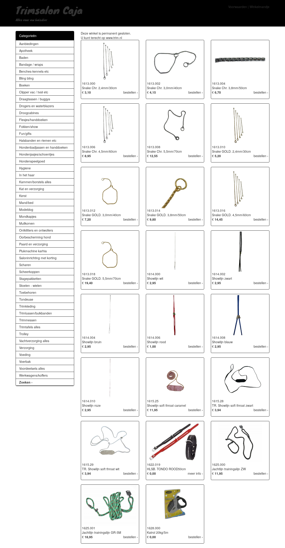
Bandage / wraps (31, 64)
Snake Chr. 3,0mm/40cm (164, 88)
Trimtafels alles (29, 327)
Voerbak (25, 361)
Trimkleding (27, 306)
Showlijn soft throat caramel (166, 405)
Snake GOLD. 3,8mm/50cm (166, 215)
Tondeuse (26, 299)
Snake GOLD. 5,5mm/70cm (101, 278)
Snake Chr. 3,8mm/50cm (229, 88)
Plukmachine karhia (33, 251)
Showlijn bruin (92, 342)
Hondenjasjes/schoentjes (36, 154)
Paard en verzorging (33, 244)
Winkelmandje (259, 6)
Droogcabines (29, 113)
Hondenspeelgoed (32, 161)
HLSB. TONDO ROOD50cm (166, 469)
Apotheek (26, 50)
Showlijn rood (156, 342)
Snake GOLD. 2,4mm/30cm (231, 151)
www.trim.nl (114, 37)
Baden (23, 57)
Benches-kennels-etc (34, 71)
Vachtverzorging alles (34, 341)
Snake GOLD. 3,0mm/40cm (101, 215)
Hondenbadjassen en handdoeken (43, 147)
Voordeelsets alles (32, 368)
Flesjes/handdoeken (33, 119)
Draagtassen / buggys (34, 99)
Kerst (22, 195)
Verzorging (26, 347)
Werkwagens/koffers (33, 375)
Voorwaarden (237, 6)
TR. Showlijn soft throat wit (100, 469)
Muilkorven (27, 223)
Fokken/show (28, 126)
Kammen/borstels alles (35, 182)
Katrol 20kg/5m (157, 532)
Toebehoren (27, 292)
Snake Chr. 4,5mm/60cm (99, 151)
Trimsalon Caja (49, 9)
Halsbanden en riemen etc (37, 140)
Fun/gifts (25, 133)
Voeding (25, 354)
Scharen (25, 265)
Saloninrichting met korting (38, 258)
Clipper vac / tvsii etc (33, 92)
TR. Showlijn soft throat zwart (232, 405)
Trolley (23, 334)
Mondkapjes (27, 216)
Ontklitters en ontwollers (36, 230)
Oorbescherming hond (35, 237)
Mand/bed (26, 202)
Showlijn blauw (222, 342)
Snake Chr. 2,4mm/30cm (99, 88)
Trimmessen (28, 320)
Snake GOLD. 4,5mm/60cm (231, 215)
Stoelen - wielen (30, 285)
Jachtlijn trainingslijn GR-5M (101, 532)
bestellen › (130, 92)
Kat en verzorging (31, 189)
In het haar (27, 175)
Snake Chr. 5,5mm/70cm (164, 151)
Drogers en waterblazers (36, 106)
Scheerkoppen (29, 271)
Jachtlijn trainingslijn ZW (229, 469)
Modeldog (26, 209)
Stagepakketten (30, 278)
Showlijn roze (91, 405)
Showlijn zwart (222, 278)
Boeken (24, 85)
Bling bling (26, 78)
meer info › (195, 473)
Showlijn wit (155, 278)
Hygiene (25, 168)
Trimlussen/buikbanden (35, 313)
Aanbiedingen (29, 43)
